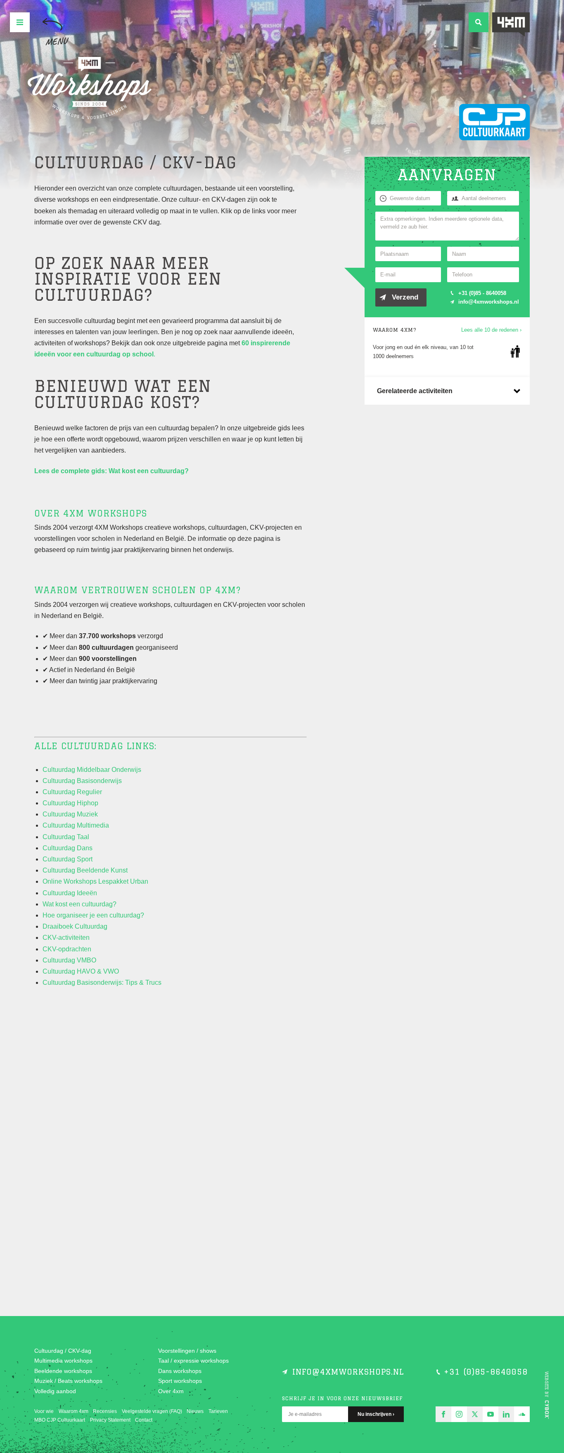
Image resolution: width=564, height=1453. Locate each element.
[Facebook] (443, 1414)
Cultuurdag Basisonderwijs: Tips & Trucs (102, 982)
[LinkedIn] (506, 1414)
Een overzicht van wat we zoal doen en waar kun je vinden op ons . (94, 1063)
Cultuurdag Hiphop (70, 803)
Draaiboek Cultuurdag (75, 926)
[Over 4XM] (511, 24)
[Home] (90, 88)
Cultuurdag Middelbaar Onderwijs (92, 769)
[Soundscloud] (522, 1414)
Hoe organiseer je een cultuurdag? (93, 915)
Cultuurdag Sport (67, 859)
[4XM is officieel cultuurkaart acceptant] (494, 122)
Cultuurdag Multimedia (76, 825)
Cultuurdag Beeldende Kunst (85, 870)
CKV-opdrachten (67, 949)
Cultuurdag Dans (67, 848)
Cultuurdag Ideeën (70, 892)
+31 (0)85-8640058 (486, 1371)
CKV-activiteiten (66, 937)
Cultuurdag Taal (66, 836)
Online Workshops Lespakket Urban (95, 881)
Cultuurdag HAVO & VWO (81, 971)
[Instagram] (459, 1414)
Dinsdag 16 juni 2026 (98, 1118)
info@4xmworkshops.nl (488, 302)
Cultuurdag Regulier (72, 791)
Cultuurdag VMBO (69, 960)
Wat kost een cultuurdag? (79, 904)
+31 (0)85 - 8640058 (482, 293)
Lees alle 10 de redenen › (491, 330)
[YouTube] (490, 1414)
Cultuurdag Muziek (70, 814)
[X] (475, 1414)
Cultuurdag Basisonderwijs (82, 780)
